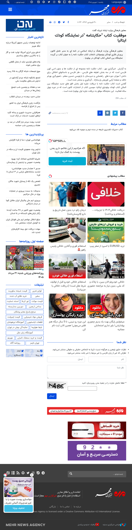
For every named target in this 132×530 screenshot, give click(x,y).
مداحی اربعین (35, 306)
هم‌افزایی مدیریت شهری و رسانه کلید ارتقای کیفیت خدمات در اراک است (23, 114)
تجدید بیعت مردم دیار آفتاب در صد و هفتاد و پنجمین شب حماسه (24, 123)
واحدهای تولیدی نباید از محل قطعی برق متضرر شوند (24, 63)
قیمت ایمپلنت (13, 317)
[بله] (38, 473)
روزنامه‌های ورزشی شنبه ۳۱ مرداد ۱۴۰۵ (26, 275)
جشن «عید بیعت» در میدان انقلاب (24, 96)
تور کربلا (25, 301)
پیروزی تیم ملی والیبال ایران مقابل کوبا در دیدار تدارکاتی (23, 202)
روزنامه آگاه (15, 343)
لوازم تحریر (37, 291)
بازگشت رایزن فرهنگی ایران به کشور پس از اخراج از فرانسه (24, 104)
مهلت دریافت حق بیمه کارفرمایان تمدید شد (25, 230)
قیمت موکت (37, 301)
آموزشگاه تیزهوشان (15, 322)
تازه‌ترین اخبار (36, 37)
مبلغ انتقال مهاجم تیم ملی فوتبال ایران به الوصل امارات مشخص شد (23, 221)
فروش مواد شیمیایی (33, 317)
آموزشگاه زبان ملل (25, 332)
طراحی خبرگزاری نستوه (111, 524)
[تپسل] (50, 141)
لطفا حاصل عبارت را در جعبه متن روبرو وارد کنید (104, 383)
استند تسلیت (13, 301)
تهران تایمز (34, 343)
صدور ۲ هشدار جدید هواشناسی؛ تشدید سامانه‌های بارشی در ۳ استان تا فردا (23, 172)
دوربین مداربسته (15, 306)
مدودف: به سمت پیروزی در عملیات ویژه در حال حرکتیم (24, 192)
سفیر (37, 296)
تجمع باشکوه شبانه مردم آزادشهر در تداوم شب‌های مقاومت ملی (24, 79)
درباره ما (77, 506)
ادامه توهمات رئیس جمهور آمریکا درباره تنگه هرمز (23, 44)
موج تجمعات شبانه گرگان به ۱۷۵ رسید (23, 71)
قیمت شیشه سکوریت (17, 291)
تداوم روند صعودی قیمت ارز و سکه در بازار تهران (23, 151)
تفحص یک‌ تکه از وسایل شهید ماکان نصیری (24, 183)
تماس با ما (64, 506)
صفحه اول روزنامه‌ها (31, 241)
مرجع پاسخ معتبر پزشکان (25, 312)
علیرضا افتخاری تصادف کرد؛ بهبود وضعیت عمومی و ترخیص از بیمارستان (23, 160)
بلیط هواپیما (36, 327)
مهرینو (10, 338)
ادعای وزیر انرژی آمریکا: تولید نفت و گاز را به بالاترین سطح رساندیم (23, 54)
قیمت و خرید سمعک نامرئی (29, 338)
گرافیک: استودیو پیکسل (87, 524)
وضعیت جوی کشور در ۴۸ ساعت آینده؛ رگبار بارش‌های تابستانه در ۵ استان (23, 211)
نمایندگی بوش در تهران (17, 327)
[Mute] (96, 163)
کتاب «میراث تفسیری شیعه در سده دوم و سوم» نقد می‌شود (96, 129)
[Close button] (32, 475)
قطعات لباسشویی (34, 322)
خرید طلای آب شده (18, 296)
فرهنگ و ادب (119, 22)
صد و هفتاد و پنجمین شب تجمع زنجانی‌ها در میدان (25, 89)
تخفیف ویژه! (19, 508)
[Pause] (91, 163)
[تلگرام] (43, 473)
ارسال (51, 396)
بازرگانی (52, 506)
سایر (108, 22)
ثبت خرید (67, 161)
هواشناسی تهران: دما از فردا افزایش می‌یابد (24, 141)
